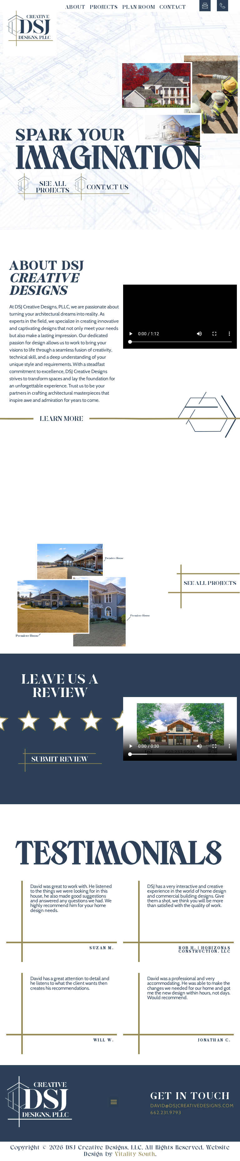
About (75, 7)
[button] (113, 1102)
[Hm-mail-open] (205, 5)
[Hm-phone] (222, 5)
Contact (172, 7)
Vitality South (135, 1154)
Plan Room (138, 7)
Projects (104, 7)
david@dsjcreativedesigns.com (192, 1106)
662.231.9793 (165, 1112)
